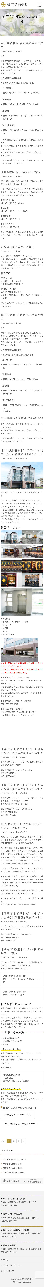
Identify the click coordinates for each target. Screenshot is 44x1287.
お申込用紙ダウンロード (17, 1114)
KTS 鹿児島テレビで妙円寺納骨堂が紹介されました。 (22, 826)
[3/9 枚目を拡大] (18, 548)
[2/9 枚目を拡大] (40, 533)
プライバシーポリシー (12, 1265)
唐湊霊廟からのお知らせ (13, 1168)
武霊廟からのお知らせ (12, 1164)
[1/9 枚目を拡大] (18, 533)
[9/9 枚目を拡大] (40, 591)
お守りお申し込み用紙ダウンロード (22, 1123)
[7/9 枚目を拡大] (18, 576)
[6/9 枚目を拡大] (40, 562)
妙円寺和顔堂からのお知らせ (14, 1172)
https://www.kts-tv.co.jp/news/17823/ (18, 904)
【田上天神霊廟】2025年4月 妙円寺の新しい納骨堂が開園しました (22, 452)
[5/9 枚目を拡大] (18, 562)
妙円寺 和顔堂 (9, 1245)
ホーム (5, 1260)
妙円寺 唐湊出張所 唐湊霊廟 (16, 1229)
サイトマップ (8, 1271)
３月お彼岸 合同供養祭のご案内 (21, 172)
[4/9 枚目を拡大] (40, 548)
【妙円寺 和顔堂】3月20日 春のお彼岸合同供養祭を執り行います (22, 751)
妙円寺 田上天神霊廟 (12, 1214)
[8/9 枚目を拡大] (40, 576)
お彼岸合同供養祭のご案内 (17, 247)
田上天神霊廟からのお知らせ (14, 1159)
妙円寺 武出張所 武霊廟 (14, 1198)
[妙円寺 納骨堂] (14, 3)
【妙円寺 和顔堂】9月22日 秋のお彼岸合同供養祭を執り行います (22, 787)
